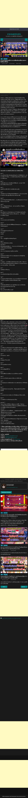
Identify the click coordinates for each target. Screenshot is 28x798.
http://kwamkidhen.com (12, 487)
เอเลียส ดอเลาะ (20, 481)
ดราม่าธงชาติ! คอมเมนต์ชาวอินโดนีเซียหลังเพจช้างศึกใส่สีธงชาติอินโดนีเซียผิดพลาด (14, 515)
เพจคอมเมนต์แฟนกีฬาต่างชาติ (11, 436)
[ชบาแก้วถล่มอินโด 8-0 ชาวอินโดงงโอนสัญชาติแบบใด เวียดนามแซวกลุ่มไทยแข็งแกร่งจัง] (14, 535)
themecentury (23, 796)
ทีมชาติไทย (3, 481)
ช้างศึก (20, 479)
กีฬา (1, 58)
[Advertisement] (14, 14)
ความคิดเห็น (12, 479)
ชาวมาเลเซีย (23, 479)
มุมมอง (15, 481)
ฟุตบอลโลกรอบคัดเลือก (9, 481)
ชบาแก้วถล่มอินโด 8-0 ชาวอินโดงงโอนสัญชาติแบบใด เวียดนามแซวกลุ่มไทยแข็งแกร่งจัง (14, 547)
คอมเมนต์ (5, 58)
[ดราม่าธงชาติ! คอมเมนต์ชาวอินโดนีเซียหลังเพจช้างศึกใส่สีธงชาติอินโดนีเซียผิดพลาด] (14, 503)
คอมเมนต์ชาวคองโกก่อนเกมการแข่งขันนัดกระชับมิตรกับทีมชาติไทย (24, 586)
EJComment (11, 63)
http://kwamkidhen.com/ (11, 437)
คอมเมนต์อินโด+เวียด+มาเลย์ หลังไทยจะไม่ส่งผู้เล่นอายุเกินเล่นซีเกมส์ (5, 586)
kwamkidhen (14, 34)
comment (7, 479)
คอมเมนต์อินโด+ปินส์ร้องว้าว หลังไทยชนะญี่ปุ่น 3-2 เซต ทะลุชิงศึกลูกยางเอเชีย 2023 (14, 577)
